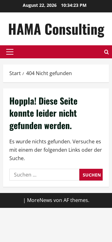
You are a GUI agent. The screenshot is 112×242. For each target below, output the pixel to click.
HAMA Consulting (56, 29)
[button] (9, 51)
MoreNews (39, 200)
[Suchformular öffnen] (106, 52)
